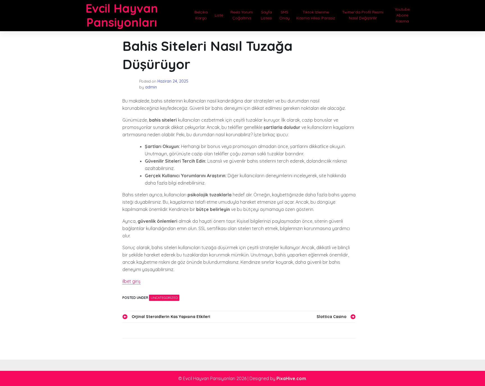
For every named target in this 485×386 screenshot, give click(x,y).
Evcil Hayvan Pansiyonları (122, 15)
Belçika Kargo (201, 15)
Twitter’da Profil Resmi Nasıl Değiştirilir (362, 15)
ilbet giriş (131, 281)
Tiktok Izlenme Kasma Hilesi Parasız (315, 15)
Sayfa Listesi (266, 15)
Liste (219, 15)
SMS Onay (284, 15)
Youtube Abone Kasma (402, 15)
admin (151, 87)
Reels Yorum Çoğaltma (241, 15)
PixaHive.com (291, 378)
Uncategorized (164, 298)
